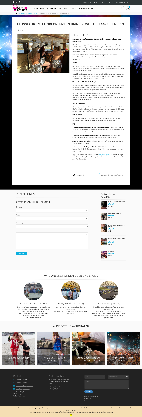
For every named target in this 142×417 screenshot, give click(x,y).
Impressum (87, 398)
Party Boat (111, 251)
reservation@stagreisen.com (120, 2)
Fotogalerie (64, 9)
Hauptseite (21, 13)
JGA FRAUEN (51, 9)
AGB (85, 400)
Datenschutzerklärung (91, 396)
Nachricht (19, 231)
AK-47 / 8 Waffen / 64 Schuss (116, 201)
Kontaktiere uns (86, 9)
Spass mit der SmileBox (114, 213)
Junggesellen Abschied (31, 13)
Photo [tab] (22, 30)
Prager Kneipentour (105, 155)
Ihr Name (19, 207)
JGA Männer (39, 9)
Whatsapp (88, 2)
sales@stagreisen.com (23, 389)
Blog (74, 9)
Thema (18, 215)
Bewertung (19, 223)
